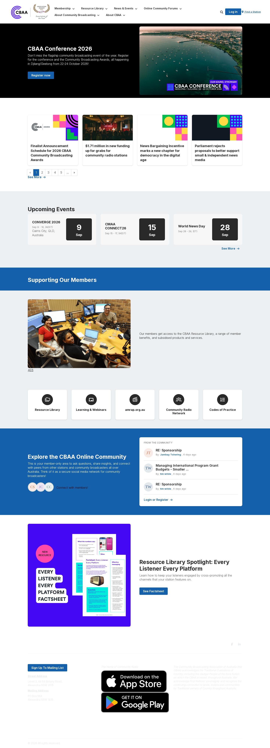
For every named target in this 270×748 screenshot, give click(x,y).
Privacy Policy (36, 725)
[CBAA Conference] (190, 60)
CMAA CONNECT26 (115, 226)
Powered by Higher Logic (226, 743)
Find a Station (252, 11)
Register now (40, 75)
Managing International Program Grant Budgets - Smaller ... (187, 467)
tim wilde (165, 473)
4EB (30, 370)
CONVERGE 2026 (46, 222)
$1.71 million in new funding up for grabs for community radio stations (107, 150)
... (68, 172)
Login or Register (156, 500)
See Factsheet (153, 591)
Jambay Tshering (170, 454)
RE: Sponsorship (169, 450)
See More (35, 177)
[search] (217, 11)
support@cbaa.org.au (41, 714)
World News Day (191, 226)
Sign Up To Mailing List (47, 668)
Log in (233, 12)
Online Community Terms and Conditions (52, 730)
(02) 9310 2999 (37, 710)
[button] (65, 8)
